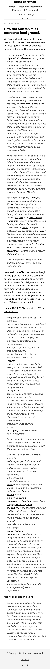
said (9, 458)
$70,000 (19, 217)
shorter (11, 360)
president (29, 201)
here (6, 49)
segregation (12, 250)
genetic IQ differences (20, 58)
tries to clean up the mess (29, 39)
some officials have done (31, 103)
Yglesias (14, 390)
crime (25, 227)
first (14, 317)
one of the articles (30, 172)
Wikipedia (30, 192)
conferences (18, 254)
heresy (42, 231)
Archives (25, 659)
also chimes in (25, 596)
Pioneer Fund (13, 204)
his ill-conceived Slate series (23, 42)
